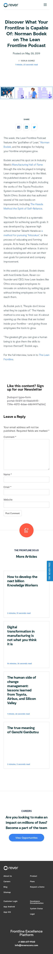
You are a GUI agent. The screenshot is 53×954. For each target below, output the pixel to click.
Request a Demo (37, 887)
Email (7, 486)
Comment (10, 436)
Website (8, 499)
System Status (36, 908)
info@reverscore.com (26, 945)
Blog (5, 887)
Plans (32, 881)
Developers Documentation (36, 902)
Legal (32, 914)
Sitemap (7, 892)
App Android (9, 906)
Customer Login (10, 901)
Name (8, 474)
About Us (8, 876)
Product (33, 876)
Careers (7, 881)
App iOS (7, 912)
